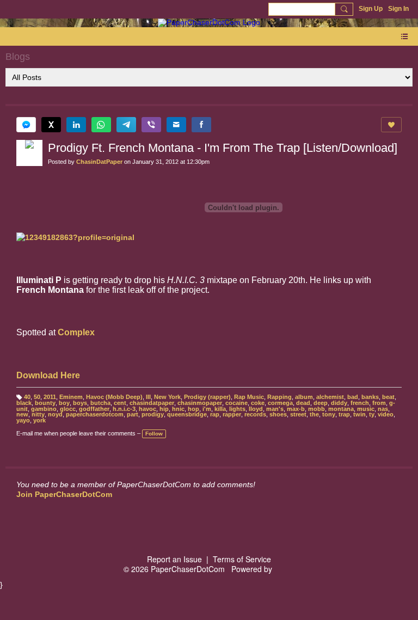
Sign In (398, 9)
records (255, 414)
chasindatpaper (152, 403)
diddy (339, 403)
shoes (278, 414)
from (379, 403)
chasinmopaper (199, 403)
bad (352, 397)
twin (359, 414)
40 (27, 397)
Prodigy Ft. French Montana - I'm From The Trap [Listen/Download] (222, 148)
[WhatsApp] (101, 124)
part (132, 414)
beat (388, 397)
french (360, 403)
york (39, 420)
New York (167, 397)
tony (328, 414)
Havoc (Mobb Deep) (114, 397)
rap (214, 414)
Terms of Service (242, 559)
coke (258, 403)
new (22, 414)
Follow (154, 434)
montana (341, 409)
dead (303, 403)
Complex (76, 332)
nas (383, 409)
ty (371, 414)
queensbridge (187, 414)
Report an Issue (174, 559)
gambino (44, 409)
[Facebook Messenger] (26, 124)
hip (164, 409)
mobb (316, 409)
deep (321, 403)
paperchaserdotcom (95, 414)
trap (344, 414)
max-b (296, 409)
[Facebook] (201, 124)
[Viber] (151, 124)
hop (193, 409)
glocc (68, 409)
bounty (45, 403)
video (386, 414)
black (24, 403)
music (365, 409)
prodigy (153, 414)
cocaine (236, 403)
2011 (50, 397)
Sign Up (371, 9)
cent (120, 403)
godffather (94, 409)
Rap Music (249, 397)
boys (80, 403)
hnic (178, 409)
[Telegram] (126, 124)
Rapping (279, 397)
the (314, 414)
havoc (147, 409)
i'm (206, 409)
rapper (232, 414)
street (298, 414)
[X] (51, 124)
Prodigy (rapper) (207, 397)
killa (220, 409)
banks (370, 397)
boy (64, 403)
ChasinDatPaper (99, 161)
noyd (55, 414)
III (148, 397)
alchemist (330, 397)
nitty (38, 414)
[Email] (176, 124)
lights (237, 409)
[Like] (391, 124)
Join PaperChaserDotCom (64, 494)
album (304, 397)
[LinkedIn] (76, 124)
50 (37, 397)
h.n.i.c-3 (124, 409)
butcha (100, 403)
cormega (280, 403)
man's (275, 409)
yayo (23, 420)
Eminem (71, 397)
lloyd (256, 409)
